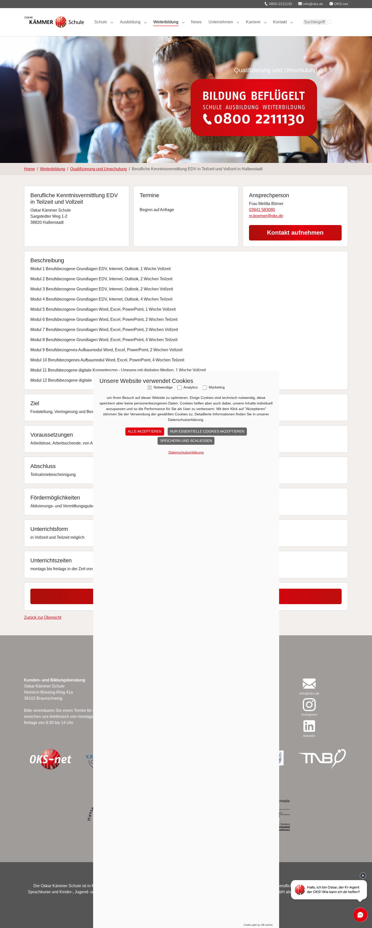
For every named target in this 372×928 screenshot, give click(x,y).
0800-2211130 (280, 4)
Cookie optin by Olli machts (258, 925)
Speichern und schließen (186, 441)
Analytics (190, 387)
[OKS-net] (50, 759)
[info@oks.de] (309, 683)
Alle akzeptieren (144, 431)
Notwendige (163, 387)
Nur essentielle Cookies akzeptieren (207, 431)
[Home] (54, 22)
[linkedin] (309, 725)
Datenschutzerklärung (186, 452)
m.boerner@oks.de (266, 216)
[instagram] (309, 704)
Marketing (217, 387)
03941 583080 (262, 210)
